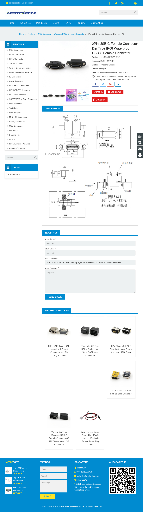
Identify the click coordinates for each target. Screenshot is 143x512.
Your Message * (52, 268)
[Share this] (95, 84)
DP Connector (15, 103)
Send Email (116, 92)
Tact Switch (14, 108)
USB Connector (44, 34)
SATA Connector (16, 63)
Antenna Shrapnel (17, 148)
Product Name (51, 258)
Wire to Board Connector (20, 68)
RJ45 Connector (16, 59)
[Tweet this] (103, 84)
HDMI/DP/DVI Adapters (19, 90)
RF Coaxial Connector (19, 86)
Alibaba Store (14, 174)
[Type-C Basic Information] (8, 484)
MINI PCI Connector (18, 117)
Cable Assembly (16, 81)
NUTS (12, 139)
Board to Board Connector (20, 72)
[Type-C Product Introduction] (8, 474)
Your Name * (50, 239)
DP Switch (13, 130)
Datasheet (100, 100)
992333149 (81, 468)
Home (21, 34)
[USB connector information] (8, 493)
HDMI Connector (16, 54)
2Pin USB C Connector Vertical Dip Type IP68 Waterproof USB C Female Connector (116, 77)
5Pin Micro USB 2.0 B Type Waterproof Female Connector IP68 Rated (121, 349)
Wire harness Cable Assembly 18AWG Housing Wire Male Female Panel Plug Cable (90, 438)
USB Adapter (15, 112)
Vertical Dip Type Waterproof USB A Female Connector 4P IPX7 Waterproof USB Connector (59, 438)
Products (31, 34)
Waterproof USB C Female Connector (69, 34)
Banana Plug (15, 135)
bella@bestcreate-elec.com (21, 3)
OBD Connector (16, 126)
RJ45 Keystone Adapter (19, 144)
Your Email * (50, 249)
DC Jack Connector (17, 95)
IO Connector (15, 77)
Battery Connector (17, 121)
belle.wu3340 (82, 480)
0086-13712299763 (84, 472)
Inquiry (99, 92)
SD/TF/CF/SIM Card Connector (23, 99)
